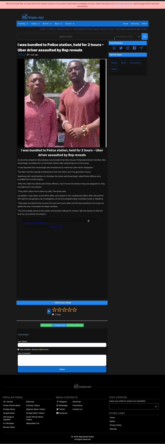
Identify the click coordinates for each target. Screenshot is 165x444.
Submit (62, 369)
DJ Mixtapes (8, 423)
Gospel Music (9, 413)
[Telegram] (141, 48)
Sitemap (113, 429)
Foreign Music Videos (35, 413)
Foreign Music (9, 409)
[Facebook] (134, 48)
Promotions (77, 405)
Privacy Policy (116, 425)
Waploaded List (32, 423)
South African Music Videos (34, 418)
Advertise (77, 401)
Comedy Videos (33, 405)
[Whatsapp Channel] (114, 48)
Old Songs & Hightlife (8, 418)
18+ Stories (8, 401)
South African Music (11, 405)
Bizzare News (9, 427)
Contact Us (77, 409)
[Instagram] (128, 48)
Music (123, 63)
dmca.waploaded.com (123, 3)
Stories (114, 63)
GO (144, 36)
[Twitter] (121, 48)
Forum (23, 55)
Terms (112, 417)
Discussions (135, 63)
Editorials (30, 401)
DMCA (144, 23)
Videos (114, 69)
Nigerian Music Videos (35, 409)
